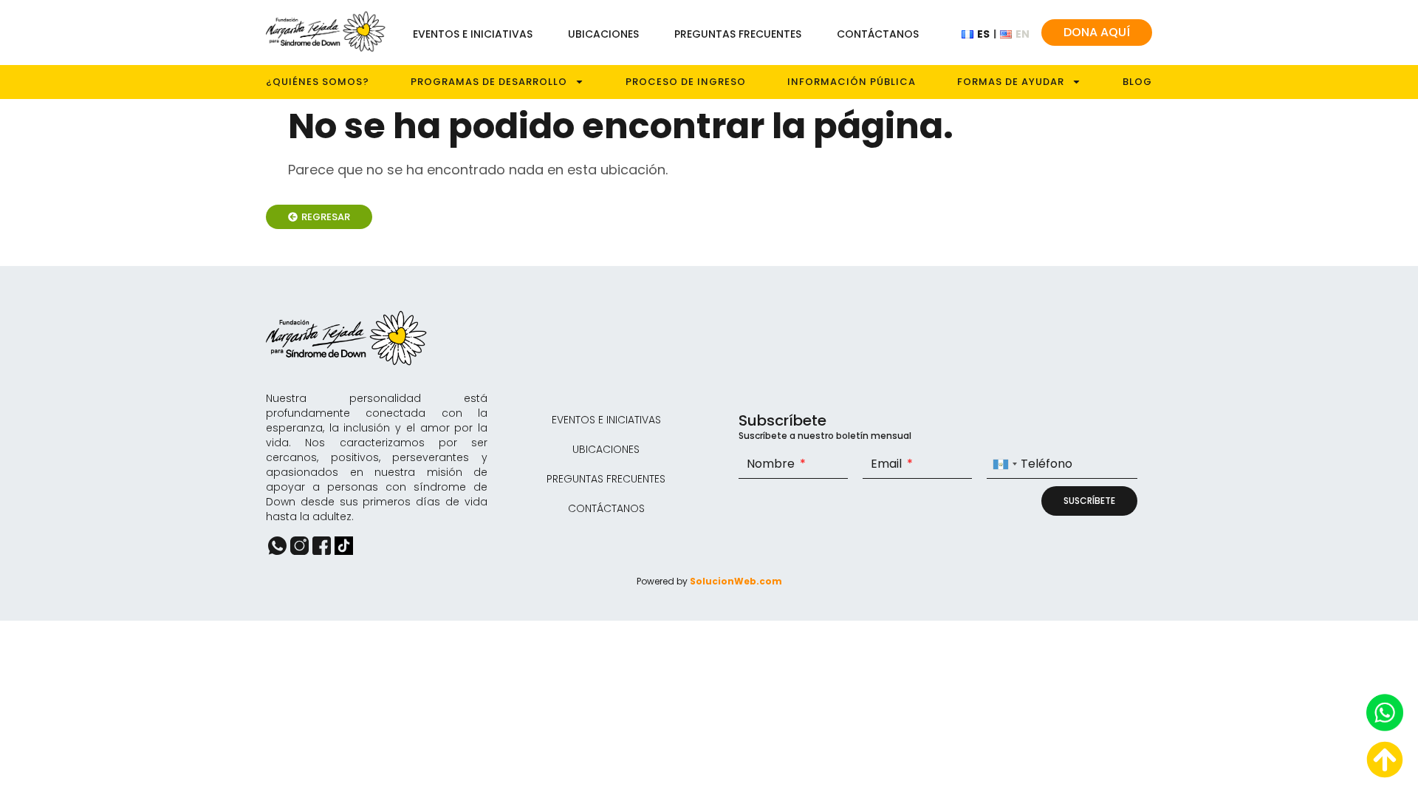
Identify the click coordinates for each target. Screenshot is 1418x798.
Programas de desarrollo (489, 82)
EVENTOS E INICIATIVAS (472, 34)
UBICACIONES (603, 34)
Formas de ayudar (1010, 82)
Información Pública (851, 82)
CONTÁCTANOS (878, 34)
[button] (319, 217)
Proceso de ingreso (686, 82)
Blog (1137, 82)
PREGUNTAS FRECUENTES (737, 34)
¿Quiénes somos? (317, 82)
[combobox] (1004, 464)
